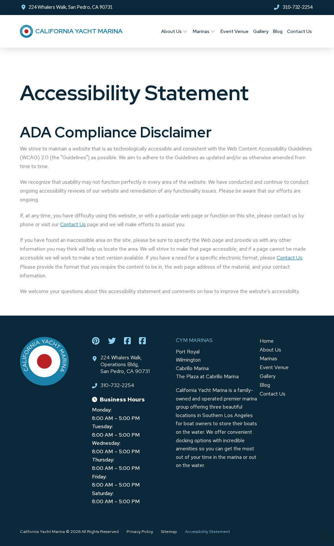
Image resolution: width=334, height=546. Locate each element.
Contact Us (73, 224)
